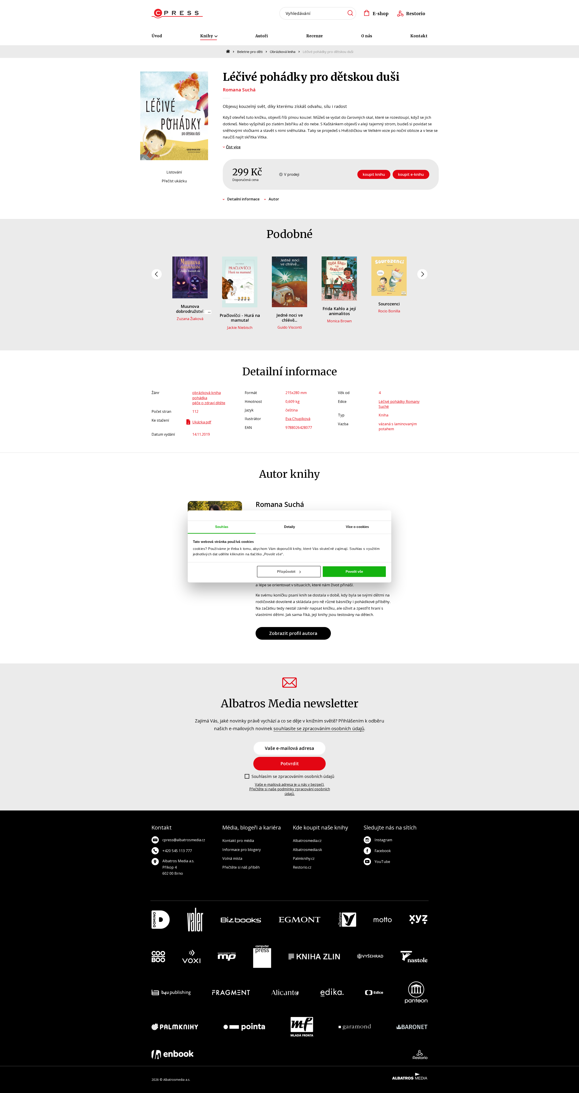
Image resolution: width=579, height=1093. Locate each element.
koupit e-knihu (411, 174)
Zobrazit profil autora (293, 633)
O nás (366, 35)
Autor (274, 199)
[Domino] (160, 919)
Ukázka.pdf (201, 422)
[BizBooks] (241, 919)
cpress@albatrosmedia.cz (183, 839)
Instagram (383, 839)
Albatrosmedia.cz (307, 840)
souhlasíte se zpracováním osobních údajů (318, 728)
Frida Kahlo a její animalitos (339, 311)
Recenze (314, 35)
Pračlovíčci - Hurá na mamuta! (240, 318)
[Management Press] (227, 956)
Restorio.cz (302, 867)
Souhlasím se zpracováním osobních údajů (293, 776)
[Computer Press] (262, 956)
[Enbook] (172, 1054)
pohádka (199, 397)
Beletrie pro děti (250, 51)
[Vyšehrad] (370, 956)
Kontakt (418, 35)
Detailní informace (243, 199)
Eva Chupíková (297, 418)
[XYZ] (418, 919)
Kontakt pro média (238, 840)
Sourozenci (389, 304)
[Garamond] (355, 1026)
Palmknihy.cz (304, 858)
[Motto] (383, 919)
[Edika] (332, 992)
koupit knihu (374, 174)
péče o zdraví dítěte (208, 402)
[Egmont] (299, 919)
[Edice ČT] (374, 992)
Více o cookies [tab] (357, 527)
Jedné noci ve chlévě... (289, 317)
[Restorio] (420, 1054)
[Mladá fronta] (302, 1026)
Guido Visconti (290, 327)
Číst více (233, 147)
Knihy (207, 35)
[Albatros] (347, 919)
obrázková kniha (206, 392)
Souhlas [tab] (221, 527)
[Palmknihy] (175, 1026)
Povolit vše (354, 571)
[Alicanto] (285, 992)
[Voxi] (191, 956)
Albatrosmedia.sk (307, 849)
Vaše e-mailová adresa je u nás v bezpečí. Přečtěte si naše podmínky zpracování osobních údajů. (289, 789)
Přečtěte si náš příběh (241, 867)
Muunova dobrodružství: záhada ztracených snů (190, 314)
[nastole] (414, 956)
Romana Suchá (239, 90)
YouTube (382, 861)
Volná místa (232, 858)
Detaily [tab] (289, 527)
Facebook (383, 850)
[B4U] (171, 992)
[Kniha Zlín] (314, 956)
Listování (174, 172)
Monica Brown (339, 320)
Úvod (157, 35)
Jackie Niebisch (239, 327)
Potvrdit (289, 763)
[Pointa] (244, 1026)
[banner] (177, 13)
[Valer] (195, 919)
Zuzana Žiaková (190, 318)
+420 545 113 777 (177, 850)
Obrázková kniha (282, 51)
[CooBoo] (158, 956)
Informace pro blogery (241, 849)
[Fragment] (231, 992)
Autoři (261, 35)
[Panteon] (416, 992)
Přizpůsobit (286, 571)
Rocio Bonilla (389, 311)
